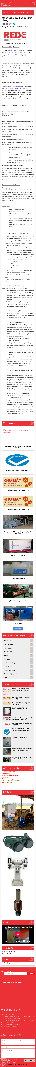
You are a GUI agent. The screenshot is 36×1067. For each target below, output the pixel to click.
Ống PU (6, 655)
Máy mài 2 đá (8, 652)
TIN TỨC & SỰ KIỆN (22, 12)
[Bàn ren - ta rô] (18, 902)
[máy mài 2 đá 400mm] (18, 871)
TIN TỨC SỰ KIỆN (8, 12)
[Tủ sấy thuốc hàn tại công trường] (18, 812)
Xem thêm (18, 629)
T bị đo (6, 677)
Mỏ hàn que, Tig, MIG (10, 670)
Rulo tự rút (7, 659)
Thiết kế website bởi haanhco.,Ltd (18, 1064)
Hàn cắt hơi (7, 641)
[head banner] (6, 4)
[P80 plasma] (18, 842)
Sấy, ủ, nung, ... (8, 648)
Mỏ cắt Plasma (8, 644)
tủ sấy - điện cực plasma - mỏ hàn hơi (11, 963)
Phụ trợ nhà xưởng (9, 663)
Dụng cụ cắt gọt (8, 666)
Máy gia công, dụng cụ (10, 674)
